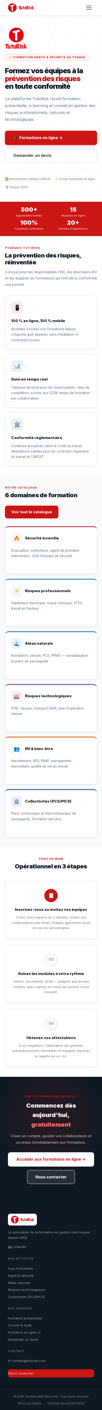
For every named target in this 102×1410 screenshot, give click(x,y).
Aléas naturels (19, 1283)
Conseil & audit (19, 1325)
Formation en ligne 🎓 (24, 1332)
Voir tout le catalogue (31, 512)
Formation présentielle (25, 1318)
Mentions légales (30, 1403)
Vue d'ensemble (20, 1268)
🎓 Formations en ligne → (38, 137)
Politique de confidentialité (66, 1403)
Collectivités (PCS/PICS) (26, 1297)
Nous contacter (51, 1176)
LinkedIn (19, 1247)
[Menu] (89, 7)
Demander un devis (32, 155)
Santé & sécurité (21, 1276)
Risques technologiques (26, 1290)
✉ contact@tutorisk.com (27, 1361)
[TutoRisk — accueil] (21, 7)
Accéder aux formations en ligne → (51, 1159)
